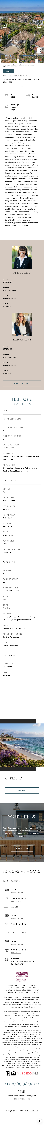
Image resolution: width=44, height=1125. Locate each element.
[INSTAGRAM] (13, 1084)
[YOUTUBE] (19, 1084)
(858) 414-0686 (16, 901)
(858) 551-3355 (9, 290)
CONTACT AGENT (22, 384)
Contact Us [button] (22, 848)
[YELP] (36, 1084)
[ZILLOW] (31, 1084)
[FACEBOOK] (7, 1084)
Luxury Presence (22, 1099)
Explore (22, 790)
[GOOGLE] (25, 1084)
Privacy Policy (31, 1110)
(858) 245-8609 (9, 357)
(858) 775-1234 (16, 953)
